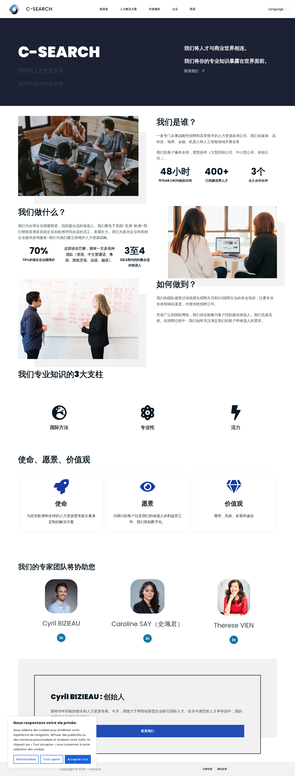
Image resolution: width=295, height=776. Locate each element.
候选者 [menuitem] (104, 9)
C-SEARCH (39, 8)
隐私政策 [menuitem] (222, 769)
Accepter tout (77, 759)
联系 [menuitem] (192, 9)
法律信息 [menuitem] (207, 769)
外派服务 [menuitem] (154, 9)
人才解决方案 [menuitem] (128, 9)
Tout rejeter (51, 759)
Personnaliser (26, 759)
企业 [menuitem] (175, 9)
